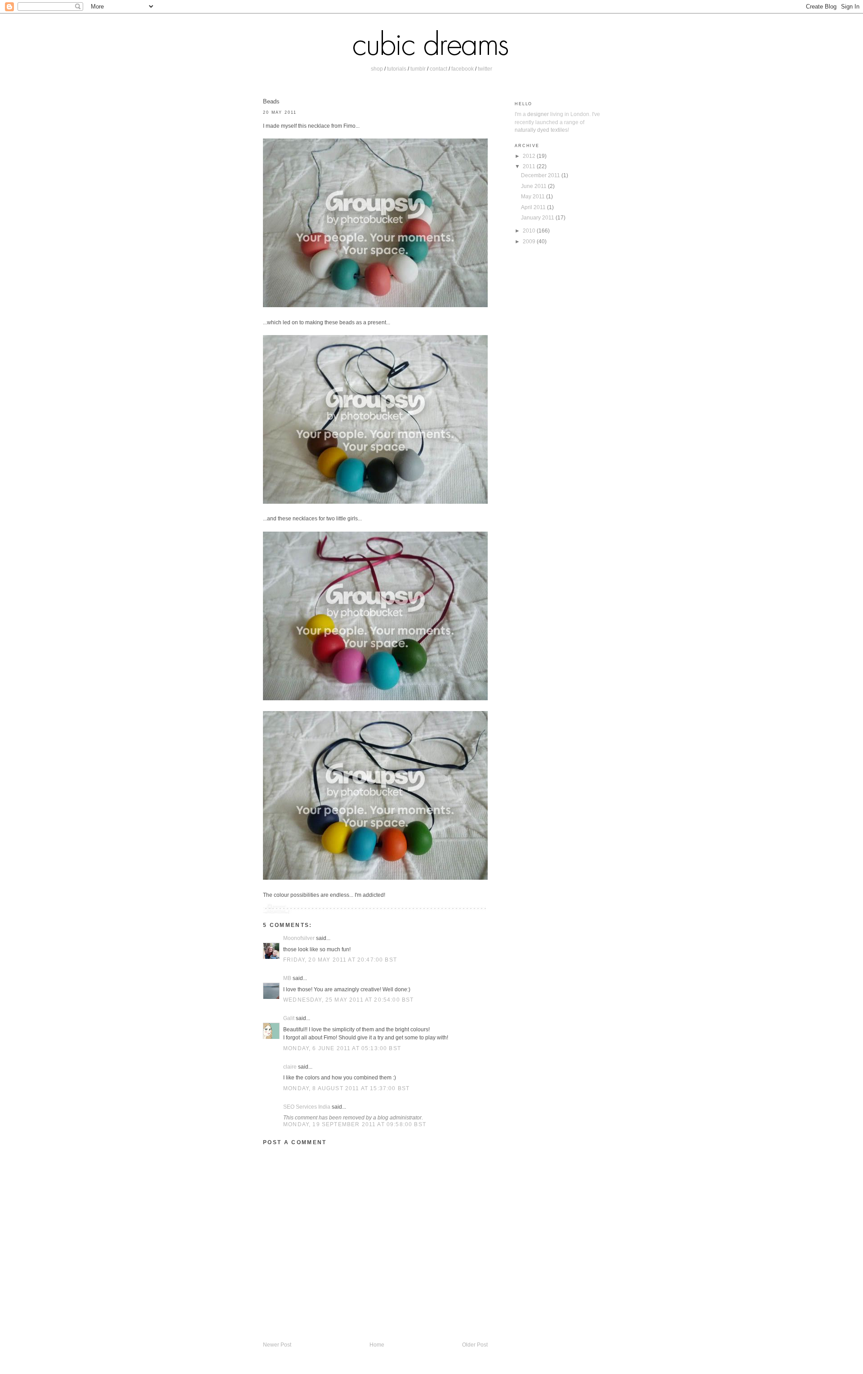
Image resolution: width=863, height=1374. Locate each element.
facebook (462, 69)
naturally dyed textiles (541, 130)
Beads (271, 101)
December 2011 (541, 175)
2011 (530, 166)
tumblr (418, 69)
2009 (530, 241)
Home (376, 1344)
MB (287, 978)
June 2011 (534, 186)
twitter (485, 69)
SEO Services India (306, 1107)
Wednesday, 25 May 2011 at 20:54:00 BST (348, 1000)
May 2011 (533, 196)
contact (438, 69)
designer (538, 114)
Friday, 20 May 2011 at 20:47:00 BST (340, 959)
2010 (530, 230)
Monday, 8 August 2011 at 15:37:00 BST (346, 1088)
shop (377, 69)
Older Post (475, 1344)
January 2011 (538, 217)
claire (290, 1067)
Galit (288, 1018)
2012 (530, 156)
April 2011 (534, 207)
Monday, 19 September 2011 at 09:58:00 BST (354, 1124)
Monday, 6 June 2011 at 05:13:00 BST (342, 1048)
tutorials (396, 69)
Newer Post (277, 1344)
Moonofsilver (299, 938)
